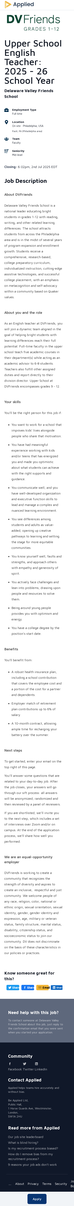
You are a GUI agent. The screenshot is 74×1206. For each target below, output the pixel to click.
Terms (46, 1184)
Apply (37, 1199)
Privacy (33, 1184)
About (19, 1184)
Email (46, 987)
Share (15, 987)
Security (61, 1184)
